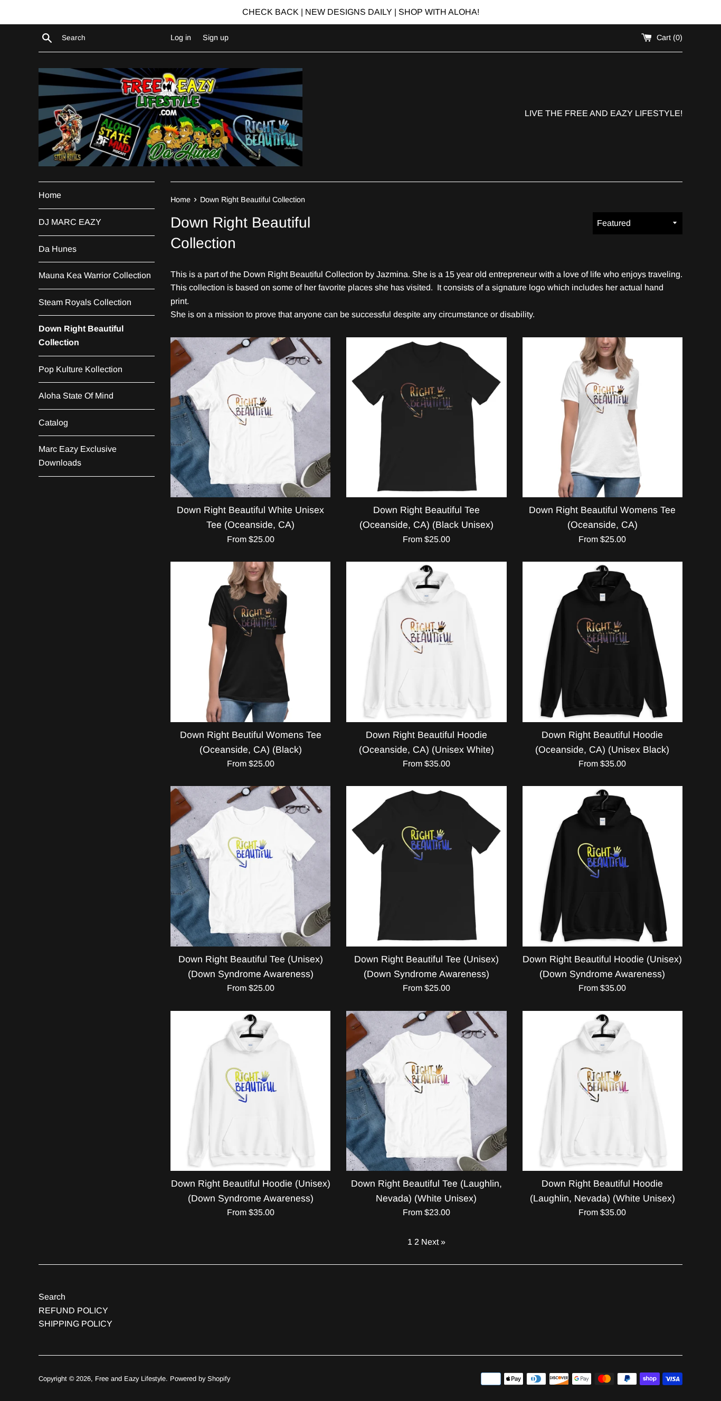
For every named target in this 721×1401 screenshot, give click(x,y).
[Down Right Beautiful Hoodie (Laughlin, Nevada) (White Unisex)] (602, 1091)
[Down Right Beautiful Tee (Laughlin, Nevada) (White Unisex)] (426, 1091)
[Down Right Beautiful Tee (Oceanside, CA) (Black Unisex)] (426, 417)
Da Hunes (58, 248)
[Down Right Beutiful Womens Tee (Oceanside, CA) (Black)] (250, 642)
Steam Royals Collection (85, 302)
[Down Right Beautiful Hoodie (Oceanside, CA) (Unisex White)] (426, 642)
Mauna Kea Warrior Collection (95, 275)
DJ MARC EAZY (70, 221)
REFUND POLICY (73, 1310)
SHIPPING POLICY (75, 1323)
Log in (180, 37)
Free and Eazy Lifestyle (130, 1379)
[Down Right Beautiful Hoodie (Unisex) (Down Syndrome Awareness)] (602, 866)
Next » (433, 1241)
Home (50, 195)
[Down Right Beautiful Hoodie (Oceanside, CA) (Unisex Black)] (602, 642)
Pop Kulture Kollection (80, 369)
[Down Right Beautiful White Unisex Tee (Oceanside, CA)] (250, 417)
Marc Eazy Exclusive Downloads (78, 455)
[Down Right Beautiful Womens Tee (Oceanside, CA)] (602, 417)
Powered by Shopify (200, 1379)
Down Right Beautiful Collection (81, 335)
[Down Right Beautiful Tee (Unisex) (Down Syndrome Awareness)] (250, 866)
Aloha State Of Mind (76, 395)
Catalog (53, 422)
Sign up (216, 37)
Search (52, 1296)
